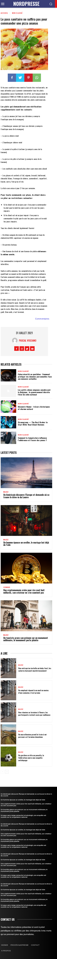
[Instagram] (22, 348)
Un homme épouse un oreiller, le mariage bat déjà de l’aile (26, 544)
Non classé (17, 12)
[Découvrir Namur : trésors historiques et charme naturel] (8, 406)
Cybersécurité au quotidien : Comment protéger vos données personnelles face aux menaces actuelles (35, 376)
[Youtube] (32, 348)
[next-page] (7, 772)
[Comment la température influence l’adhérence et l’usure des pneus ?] (8, 438)
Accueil (4, 12)
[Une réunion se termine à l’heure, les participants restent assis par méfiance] (8, 712)
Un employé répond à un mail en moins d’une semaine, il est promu (33, 691)
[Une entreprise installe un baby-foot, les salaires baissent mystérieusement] (8, 668)
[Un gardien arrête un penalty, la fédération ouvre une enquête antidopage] (8, 756)
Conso (6, 587)
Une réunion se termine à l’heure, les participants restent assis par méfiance (34, 713)
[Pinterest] (28, 78)
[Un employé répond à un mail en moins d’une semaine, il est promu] (8, 690)
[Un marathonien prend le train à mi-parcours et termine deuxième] (8, 734)
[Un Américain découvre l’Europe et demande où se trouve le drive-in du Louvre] (26, 472)
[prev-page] (2, 772)
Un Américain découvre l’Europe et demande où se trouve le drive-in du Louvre (26, 496)
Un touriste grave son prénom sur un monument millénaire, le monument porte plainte (25, 639)
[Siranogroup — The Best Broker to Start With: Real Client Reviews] (8, 422)
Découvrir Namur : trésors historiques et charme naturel (34, 407)
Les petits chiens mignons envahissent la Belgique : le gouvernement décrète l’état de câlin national (34, 392)
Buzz (5, 492)
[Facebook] (12, 78)
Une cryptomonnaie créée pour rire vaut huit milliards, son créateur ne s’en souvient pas (24, 591)
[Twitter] (20, 78)
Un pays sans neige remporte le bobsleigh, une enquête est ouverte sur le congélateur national (23, 816)
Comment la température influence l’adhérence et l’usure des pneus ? (32, 439)
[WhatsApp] (37, 78)
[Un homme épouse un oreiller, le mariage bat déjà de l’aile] (26, 520)
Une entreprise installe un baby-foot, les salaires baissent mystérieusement (34, 669)
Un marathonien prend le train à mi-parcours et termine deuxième (32, 735)
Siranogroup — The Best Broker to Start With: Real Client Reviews (33, 423)
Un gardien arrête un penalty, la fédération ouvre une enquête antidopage (31, 758)
